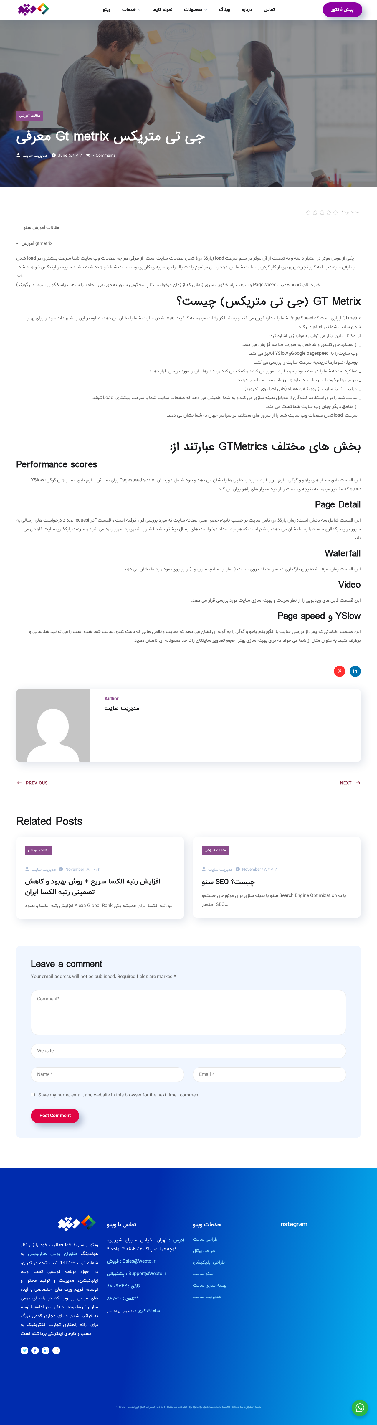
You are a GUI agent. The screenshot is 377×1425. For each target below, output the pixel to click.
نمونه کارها (162, 9)
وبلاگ (224, 9)
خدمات (129, 9)
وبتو (106, 9)
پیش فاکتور (342, 9)
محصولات (193, 9)
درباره (247, 9)
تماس (269, 9)
